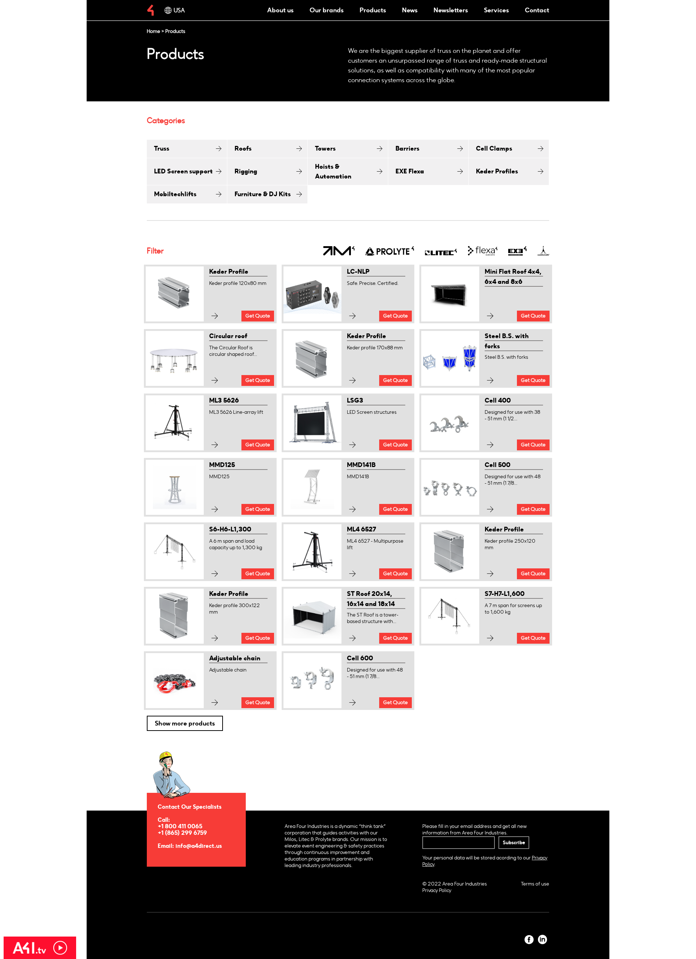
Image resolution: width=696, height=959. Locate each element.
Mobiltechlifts (175, 194)
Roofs (243, 148)
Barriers (407, 148)
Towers (325, 148)
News (410, 10)
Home (153, 31)
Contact (537, 10)
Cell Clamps (494, 148)
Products (373, 10)
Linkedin (542, 940)
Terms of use (535, 884)
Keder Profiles (497, 171)
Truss (161, 148)
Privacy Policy (436, 890)
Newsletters (451, 10)
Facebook (529, 940)
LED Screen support (183, 171)
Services (496, 10)
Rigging (246, 171)
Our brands (327, 10)
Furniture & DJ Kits (263, 194)
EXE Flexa (409, 171)
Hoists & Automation (333, 171)
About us (280, 10)
